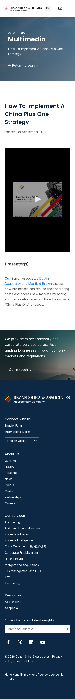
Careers (10, 503)
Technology (13, 583)
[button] (37, 199)
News (8, 479)
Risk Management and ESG (23, 571)
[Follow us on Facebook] (8, 642)
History (9, 466)
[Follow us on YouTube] (42, 642)
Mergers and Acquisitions (22, 565)
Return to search (23, 65)
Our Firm (10, 460)
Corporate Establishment (21, 552)
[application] (37, 200)
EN (47, 8)
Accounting (12, 522)
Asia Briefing (13, 601)
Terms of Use (24, 661)
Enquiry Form (13, 425)
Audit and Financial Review (22, 528)
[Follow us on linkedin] (31, 642)
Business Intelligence (19, 540)
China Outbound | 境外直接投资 (25, 546)
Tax (7, 577)
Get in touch (18, 370)
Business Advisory (17, 534)
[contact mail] (60, 8)
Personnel (11, 472)
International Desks (17, 431)
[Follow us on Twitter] (19, 642)
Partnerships (13, 497)
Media (9, 491)
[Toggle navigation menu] (68, 8)
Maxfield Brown (40, 284)
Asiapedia (11, 608)
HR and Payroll (14, 558)
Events (9, 485)
